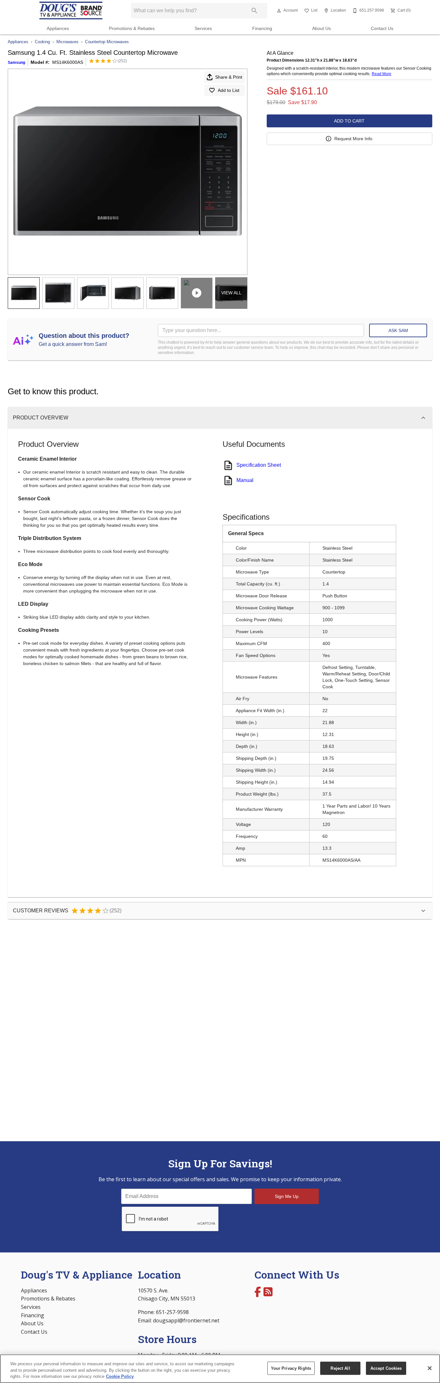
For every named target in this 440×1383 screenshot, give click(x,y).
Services (203, 28)
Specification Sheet (258, 465)
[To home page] (71, 10)
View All (231, 292)
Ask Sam (398, 330)
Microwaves (67, 41)
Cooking (42, 41)
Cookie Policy (120, 1376)
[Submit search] (254, 10)
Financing (262, 28)
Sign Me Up (287, 1196)
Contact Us (382, 28)
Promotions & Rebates (132, 28)
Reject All (340, 1368)
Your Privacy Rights (291, 1368)
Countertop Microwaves (107, 41)
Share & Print (228, 77)
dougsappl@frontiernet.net (186, 1320)
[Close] (430, 1368)
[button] (279, 11)
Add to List (228, 90)
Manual (244, 480)
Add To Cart (349, 120)
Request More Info (353, 138)
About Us (321, 28)
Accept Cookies (386, 1368)
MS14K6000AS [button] (67, 62)
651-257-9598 (172, 1312)
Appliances (58, 28)
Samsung (16, 62)
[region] (220, 1368)
